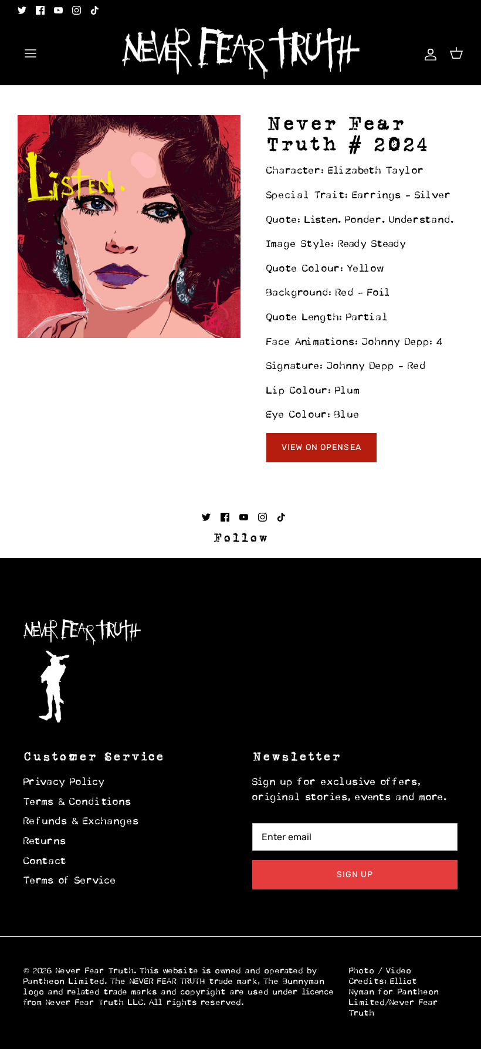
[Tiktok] (94, 10)
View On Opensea (321, 447)
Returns (45, 842)
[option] (129, 226)
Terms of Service (70, 881)
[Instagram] (76, 10)
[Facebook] (40, 10)
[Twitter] (22, 10)
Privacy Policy (64, 782)
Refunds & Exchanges (81, 822)
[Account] (428, 53)
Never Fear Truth (95, 971)
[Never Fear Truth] (241, 53)
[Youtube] (58, 10)
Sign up (355, 874)
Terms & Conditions (77, 802)
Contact (45, 862)
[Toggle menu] (30, 53)
